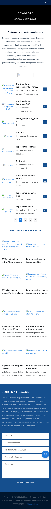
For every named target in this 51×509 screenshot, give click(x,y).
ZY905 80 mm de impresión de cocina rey (13, 291)
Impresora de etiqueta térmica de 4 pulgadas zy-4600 (37, 292)
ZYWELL (18, 19)
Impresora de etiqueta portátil (12, 366)
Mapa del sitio (32, 504)
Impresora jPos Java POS (26, 194)
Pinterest (20, 161)
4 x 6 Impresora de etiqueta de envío (35, 327)
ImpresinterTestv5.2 (26, 147)
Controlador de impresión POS (23, 102)
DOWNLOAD (30, 19)
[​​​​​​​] (25, 75)
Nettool (20, 132)
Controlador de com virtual (25, 177)
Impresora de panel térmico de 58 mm (11, 327)
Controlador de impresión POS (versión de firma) (27, 85)
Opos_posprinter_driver (27, 120)
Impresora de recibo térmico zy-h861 (35, 260)
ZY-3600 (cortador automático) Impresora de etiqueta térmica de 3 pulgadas (13, 261)
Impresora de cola (24, 207)
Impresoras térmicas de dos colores (37, 366)
